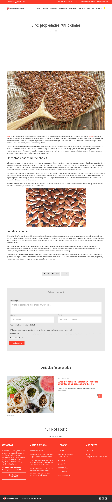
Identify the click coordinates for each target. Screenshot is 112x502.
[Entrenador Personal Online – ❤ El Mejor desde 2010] (15, 8)
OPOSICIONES (63, 468)
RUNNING (61, 460)
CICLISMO (61, 464)
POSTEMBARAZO (64, 475)
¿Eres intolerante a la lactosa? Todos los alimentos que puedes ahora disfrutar (78, 382)
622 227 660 (93, 451)
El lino (8, 136)
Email (60, 315)
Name (12, 315)
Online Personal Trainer (33, 498)
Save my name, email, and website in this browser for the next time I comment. (42, 330)
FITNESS (61, 451)
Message (14, 301)
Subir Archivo (55, 334)
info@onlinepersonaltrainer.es (96, 457)
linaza (91, 136)
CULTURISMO (63, 472)
